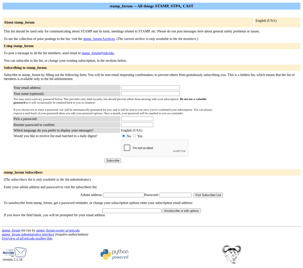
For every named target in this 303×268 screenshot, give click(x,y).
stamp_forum (11, 230)
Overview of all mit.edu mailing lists (27, 238)
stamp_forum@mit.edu (98, 53)
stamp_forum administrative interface (28, 234)
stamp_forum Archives (99, 39)
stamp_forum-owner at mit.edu (58, 230)
